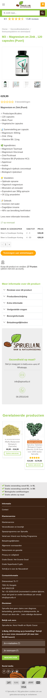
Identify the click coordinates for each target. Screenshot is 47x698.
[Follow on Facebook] (4, 672)
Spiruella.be (7, 625)
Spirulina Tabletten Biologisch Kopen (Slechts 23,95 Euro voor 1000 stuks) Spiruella (35, 449)
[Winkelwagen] (43, 4)
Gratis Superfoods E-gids (12, 564)
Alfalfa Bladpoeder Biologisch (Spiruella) (12, 444)
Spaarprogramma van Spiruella (15, 531)
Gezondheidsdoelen (19, 29)
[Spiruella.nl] (23, 4)
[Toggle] (4, 290)
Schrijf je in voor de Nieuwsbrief (15, 569)
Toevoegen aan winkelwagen (18, 253)
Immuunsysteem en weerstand (16, 31)
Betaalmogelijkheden (10, 541)
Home (5, 29)
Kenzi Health (18, 625)
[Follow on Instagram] (8, 672)
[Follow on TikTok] (12, 672)
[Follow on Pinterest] (17, 672)
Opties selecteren (12, 453)
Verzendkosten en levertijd (13, 527)
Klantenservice (8, 522)
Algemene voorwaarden (12, 545)
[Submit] (42, 12)
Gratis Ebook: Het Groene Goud (15, 559)
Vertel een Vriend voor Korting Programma (19, 536)
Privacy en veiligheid (10, 555)
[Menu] (3, 4)
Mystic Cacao (31, 625)
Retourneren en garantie (12, 550)
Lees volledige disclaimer (31, 614)
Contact (5, 510)
